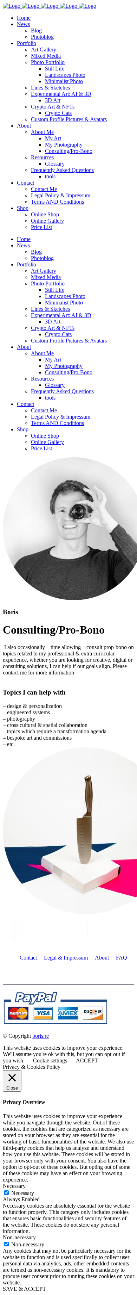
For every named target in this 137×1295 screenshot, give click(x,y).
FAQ (121, 958)
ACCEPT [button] (87, 1060)
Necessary (22, 1193)
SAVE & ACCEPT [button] (24, 1289)
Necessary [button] (14, 1186)
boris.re (40, 1036)
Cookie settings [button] (50, 1060)
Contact (28, 958)
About (102, 958)
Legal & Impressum (66, 958)
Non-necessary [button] (19, 1237)
